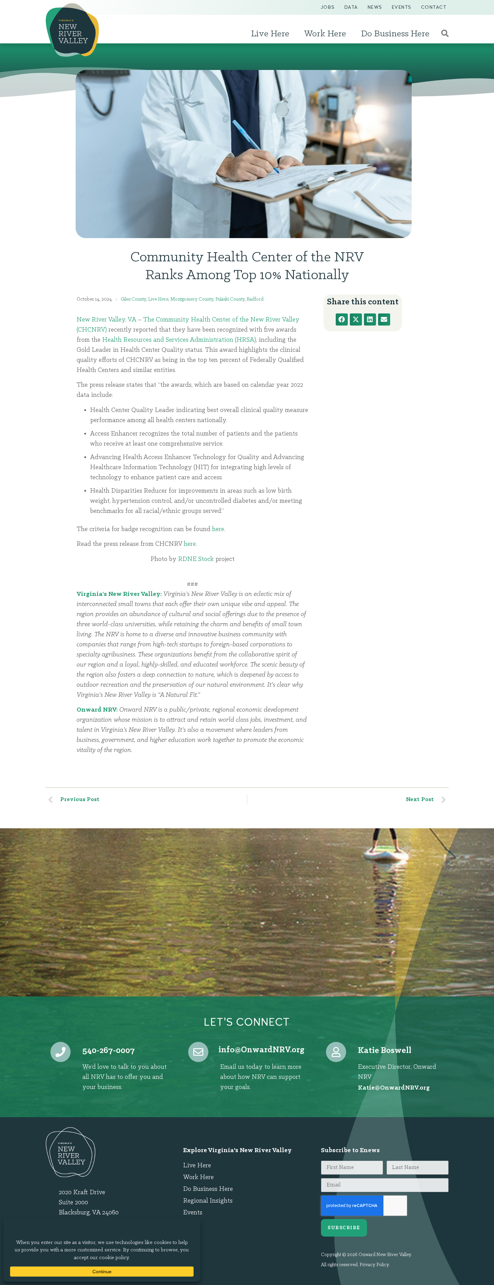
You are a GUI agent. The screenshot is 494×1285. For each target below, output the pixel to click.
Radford (255, 299)
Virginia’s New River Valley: (119, 594)
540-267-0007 (108, 1050)
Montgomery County (191, 299)
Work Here (325, 34)
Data (351, 7)
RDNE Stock (196, 559)
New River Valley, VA (106, 319)
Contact (434, 7)
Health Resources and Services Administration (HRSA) (179, 340)
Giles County (133, 299)
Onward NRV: (97, 710)
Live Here (270, 34)
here (217, 529)
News (375, 7)
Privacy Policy (374, 1265)
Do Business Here (395, 34)
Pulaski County (230, 299)
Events (402, 7)
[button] (342, 319)
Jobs (328, 7)
